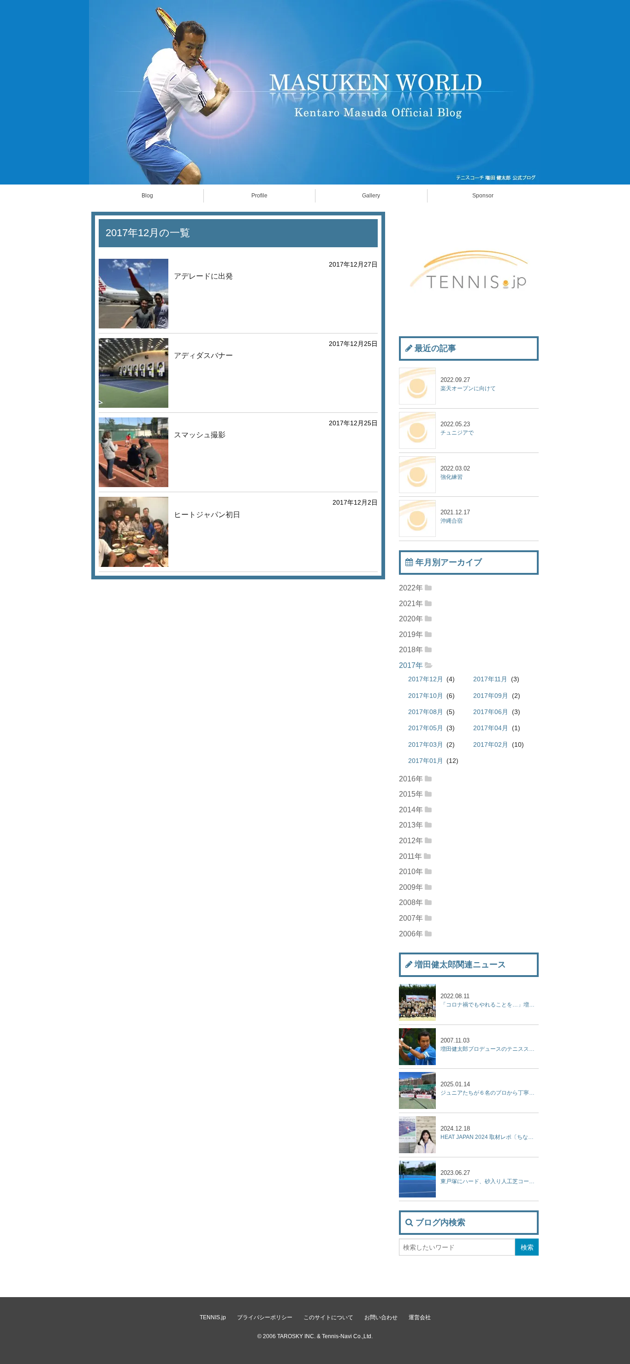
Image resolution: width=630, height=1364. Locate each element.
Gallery (371, 195)
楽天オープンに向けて (468, 384)
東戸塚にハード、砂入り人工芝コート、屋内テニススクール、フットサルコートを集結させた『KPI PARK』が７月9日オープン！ (489, 1177)
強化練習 (455, 472)
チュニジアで (457, 428)
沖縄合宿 (455, 516)
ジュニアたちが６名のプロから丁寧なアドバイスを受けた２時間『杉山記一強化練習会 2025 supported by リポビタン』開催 (489, 1088)
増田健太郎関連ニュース (460, 964)
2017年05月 (425, 728)
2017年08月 (425, 712)
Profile (259, 195)
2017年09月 (490, 695)
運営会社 (420, 1317)
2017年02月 (490, 744)
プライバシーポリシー (264, 1317)
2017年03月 (425, 744)
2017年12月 (425, 679)
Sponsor (482, 195)
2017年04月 (490, 728)
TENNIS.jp (213, 1317)
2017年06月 (490, 712)
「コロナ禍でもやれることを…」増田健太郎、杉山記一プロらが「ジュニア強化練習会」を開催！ (489, 1000)
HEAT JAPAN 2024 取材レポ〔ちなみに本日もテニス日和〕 (489, 1132)
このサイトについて (328, 1317)
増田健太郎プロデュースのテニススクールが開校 (489, 1044)
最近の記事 (435, 348)
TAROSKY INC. (296, 1336)
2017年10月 (425, 695)
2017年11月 (490, 679)
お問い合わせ (381, 1317)
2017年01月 (425, 760)
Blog (147, 195)
